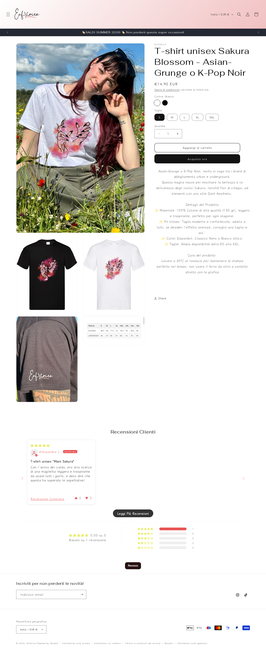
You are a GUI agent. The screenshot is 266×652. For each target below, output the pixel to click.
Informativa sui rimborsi (107, 642)
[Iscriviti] (82, 594)
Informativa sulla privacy (76, 642)
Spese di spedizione (167, 89)
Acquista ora (197, 159)
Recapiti (169, 642)
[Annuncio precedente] (7, 32)
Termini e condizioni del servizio (142, 642)
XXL (212, 117)
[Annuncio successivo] (258, 32)
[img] (40, 445)
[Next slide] (243, 478)
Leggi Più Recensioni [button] (133, 513)
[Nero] (165, 103)
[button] (8, 14)
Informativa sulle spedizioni (192, 642)
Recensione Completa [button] (47, 499)
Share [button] (162, 298)
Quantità (159, 126)
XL (197, 117)
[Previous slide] (22, 478)
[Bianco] (157, 103)
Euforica (31, 643)
